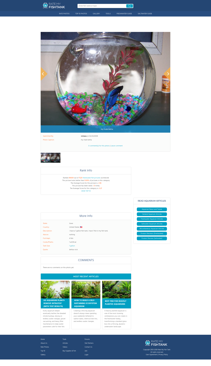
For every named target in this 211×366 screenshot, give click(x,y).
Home (43, 339)
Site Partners (89, 343)
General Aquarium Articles (152, 214)
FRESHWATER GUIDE (124, 13)
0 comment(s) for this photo (98, 145)
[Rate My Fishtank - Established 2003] (54, 5)
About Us (44, 343)
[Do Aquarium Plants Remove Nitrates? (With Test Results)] (55, 289)
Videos (65, 347)
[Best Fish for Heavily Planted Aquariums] (116, 289)
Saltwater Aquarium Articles (151, 223)
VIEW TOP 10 (86, 191)
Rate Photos (45, 347)
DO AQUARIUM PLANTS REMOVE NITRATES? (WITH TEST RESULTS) (54, 303)
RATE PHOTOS (64, 13)
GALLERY (96, 13)
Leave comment (117, 145)
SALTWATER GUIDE (145, 13)
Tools (64, 339)
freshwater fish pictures (91, 177)
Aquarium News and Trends (152, 209)
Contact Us (88, 347)
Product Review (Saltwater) (152, 238)
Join (86, 351)
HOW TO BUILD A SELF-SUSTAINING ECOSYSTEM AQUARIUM (85, 303)
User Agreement (151, 354)
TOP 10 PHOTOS (81, 13)
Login (86, 354)
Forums (87, 339)
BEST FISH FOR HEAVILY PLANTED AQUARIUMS (115, 303)
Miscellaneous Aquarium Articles (152, 228)
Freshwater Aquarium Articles (152, 219)
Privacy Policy (163, 354)
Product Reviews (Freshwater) (152, 233)
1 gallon (72, 245)
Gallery (43, 354)
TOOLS (108, 13)
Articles (65, 343)
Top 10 (43, 351)
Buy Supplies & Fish (69, 351)
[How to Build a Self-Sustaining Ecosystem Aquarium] (85, 289)
